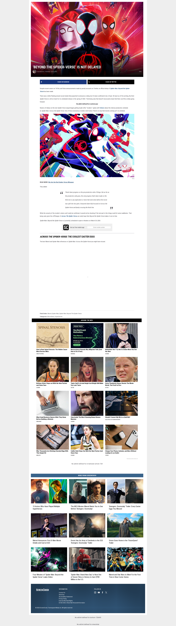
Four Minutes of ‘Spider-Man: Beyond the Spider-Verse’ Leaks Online (48, 575)
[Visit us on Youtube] (99, 592)
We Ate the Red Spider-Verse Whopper (61, 182)
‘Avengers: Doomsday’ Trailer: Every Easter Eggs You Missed (125, 507)
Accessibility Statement (66, 596)
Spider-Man (55, 313)
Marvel (50, 313)
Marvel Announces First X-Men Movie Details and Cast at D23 (47, 541)
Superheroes (58, 316)
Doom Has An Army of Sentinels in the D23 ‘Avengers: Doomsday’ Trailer (87, 541)
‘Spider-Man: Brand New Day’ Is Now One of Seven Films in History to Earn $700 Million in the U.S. (86, 576)
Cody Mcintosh (40, 71)
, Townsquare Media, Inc (54, 607)
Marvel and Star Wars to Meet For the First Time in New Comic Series (125, 575)
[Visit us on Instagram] (96, 592)
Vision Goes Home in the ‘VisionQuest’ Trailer (123, 541)
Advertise (61, 594)
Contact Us (62, 592)
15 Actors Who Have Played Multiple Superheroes (46, 507)
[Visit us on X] (107, 592)
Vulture (102, 108)
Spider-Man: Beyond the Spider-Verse (70, 313)
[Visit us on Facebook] (103, 592)
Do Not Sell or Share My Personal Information (72, 602)
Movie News (50, 316)
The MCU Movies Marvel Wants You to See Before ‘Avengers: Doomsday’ (87, 507)
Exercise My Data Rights (66, 600)
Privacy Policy (63, 598)
